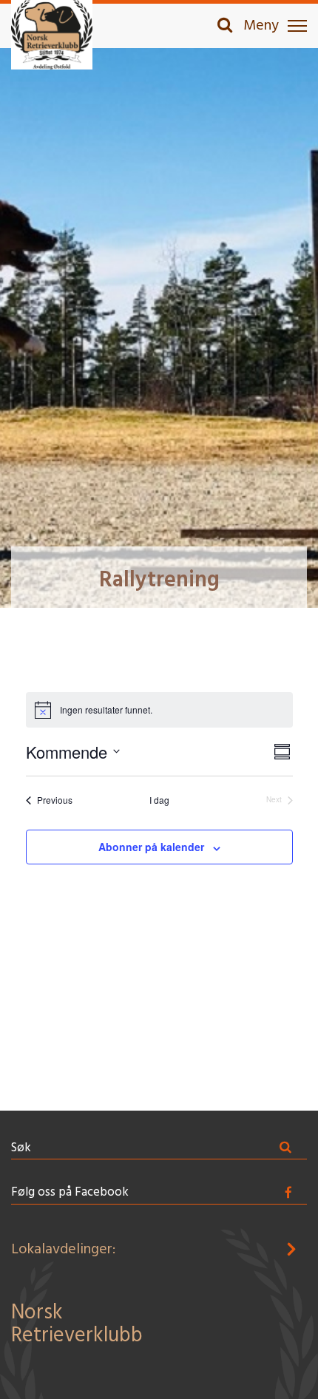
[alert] (159, 710)
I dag (159, 800)
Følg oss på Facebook (70, 1192)
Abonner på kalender (151, 846)
